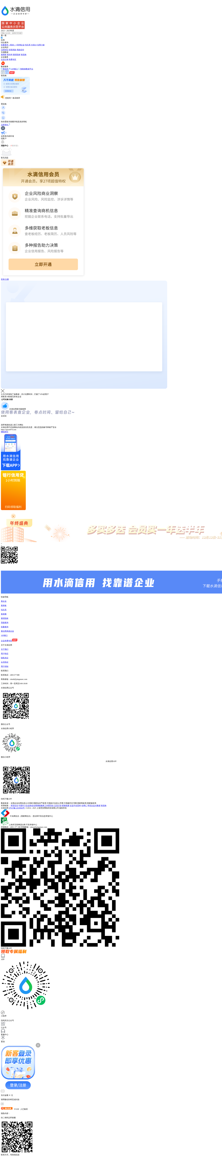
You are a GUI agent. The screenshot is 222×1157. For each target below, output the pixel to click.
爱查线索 (65, 806)
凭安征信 (14, 806)
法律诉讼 (4, 50)
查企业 (3, 601)
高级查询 (4, 623)
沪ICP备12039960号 (17, 808)
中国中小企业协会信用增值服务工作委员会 (36, 806)
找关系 (28, 45)
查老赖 (3, 614)
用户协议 (4, 654)
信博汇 (84, 806)
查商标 (3, 55)
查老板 (3, 605)
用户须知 (4, 666)
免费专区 (12, 59)
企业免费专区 (6, 641)
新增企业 (21, 45)
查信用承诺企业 (7, 631)
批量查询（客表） (9, 45)
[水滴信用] (16, 20)
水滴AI (34, 45)
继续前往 (4, 432)
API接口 (4, 635)
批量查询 (4, 627)
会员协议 (4, 662)
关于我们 (4, 649)
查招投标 (16, 55)
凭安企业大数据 (93, 806)
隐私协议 (4, 658)
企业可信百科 (75, 806)
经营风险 (12, 50)
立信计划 (58, 806)
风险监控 (20, 50)
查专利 (9, 55)
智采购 (23, 55)
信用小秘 (41, 45)
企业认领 (4, 59)
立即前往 (5, 125)
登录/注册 (5, 279)
